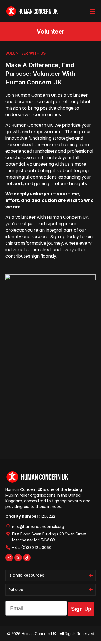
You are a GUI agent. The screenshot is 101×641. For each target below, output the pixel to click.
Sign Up (81, 609)
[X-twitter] (18, 557)
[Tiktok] (27, 557)
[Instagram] (9, 557)
